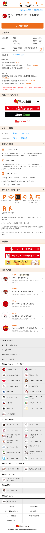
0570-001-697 (18, 55)
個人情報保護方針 (34, 516)
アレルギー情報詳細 (20, 138)
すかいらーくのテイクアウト (11, 354)
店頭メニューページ (20, 133)
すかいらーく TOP (25, 10)
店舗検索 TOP (38, 10)
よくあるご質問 (6, 350)
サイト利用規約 (11, 516)
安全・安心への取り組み (9, 345)
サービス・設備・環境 (11, 189)
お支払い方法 (7, 144)
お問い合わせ (34, 506)
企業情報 (11, 506)
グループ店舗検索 (7, 340)
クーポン (35, 5)
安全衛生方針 (11, 520)
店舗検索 (28, 5)
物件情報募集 (34, 511)
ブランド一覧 (21, 5)
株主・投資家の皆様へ (11, 511)
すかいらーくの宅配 (8, 359)
